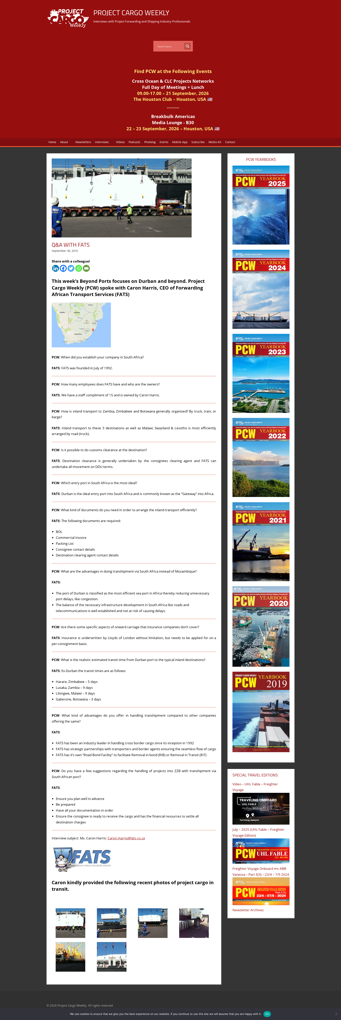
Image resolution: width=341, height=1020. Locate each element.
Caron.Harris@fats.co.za (126, 838)
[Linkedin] (55, 268)
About (64, 142)
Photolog (150, 142)
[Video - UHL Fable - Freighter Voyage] (260, 810)
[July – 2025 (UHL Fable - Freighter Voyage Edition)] (260, 852)
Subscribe (198, 142)
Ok (267, 1013)
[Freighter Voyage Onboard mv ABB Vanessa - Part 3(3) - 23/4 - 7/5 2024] (260, 892)
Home (52, 142)
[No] (336, 1014)
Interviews (102, 142)
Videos (120, 142)
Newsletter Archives (248, 910)
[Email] (86, 268)
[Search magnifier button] (187, 46)
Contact (230, 142)
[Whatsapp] (78, 268)
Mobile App (179, 142)
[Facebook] (63, 268)
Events (164, 142)
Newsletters (83, 142)
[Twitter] (70, 268)
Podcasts (134, 142)
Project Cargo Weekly (131, 12)
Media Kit (215, 142)
